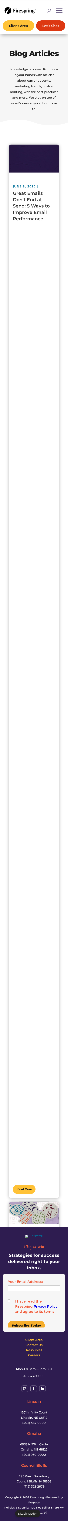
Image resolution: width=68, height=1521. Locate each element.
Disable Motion (27, 1513)
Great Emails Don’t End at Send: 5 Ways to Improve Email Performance (31, 205)
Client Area (18, 25)
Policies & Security (16, 1507)
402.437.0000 (34, 1376)
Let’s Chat (50, 25)
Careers (34, 1355)
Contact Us (34, 1345)
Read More (24, 1189)
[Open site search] (49, 10)
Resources (34, 1350)
